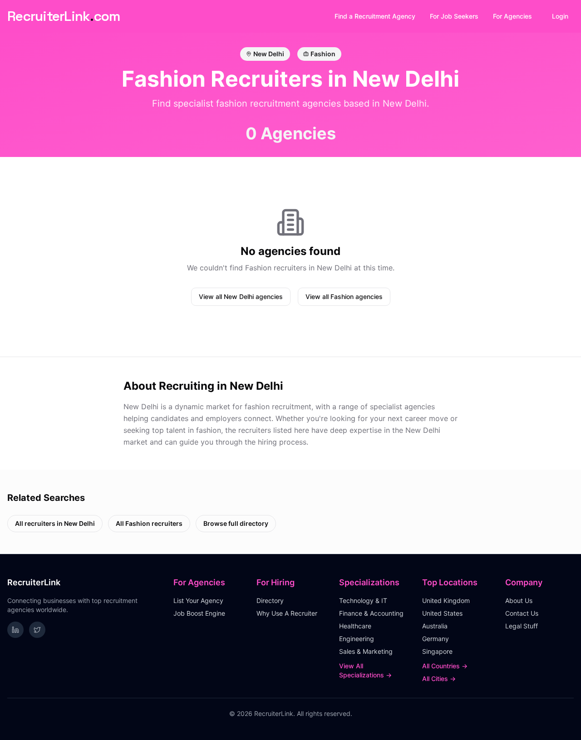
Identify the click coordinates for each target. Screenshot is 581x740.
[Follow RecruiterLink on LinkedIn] (15, 630)
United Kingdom (446, 600)
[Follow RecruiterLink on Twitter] (37, 630)
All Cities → (439, 678)
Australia (435, 626)
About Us (518, 600)
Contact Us (521, 613)
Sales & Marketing (366, 651)
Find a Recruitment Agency (375, 16)
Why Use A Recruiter (286, 613)
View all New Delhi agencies (241, 296)
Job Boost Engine (199, 613)
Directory (270, 600)
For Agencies (512, 16)
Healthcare (355, 626)
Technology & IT (363, 600)
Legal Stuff (521, 626)
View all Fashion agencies (344, 296)
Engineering (356, 638)
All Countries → (445, 666)
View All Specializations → (365, 670)
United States (442, 613)
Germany (435, 638)
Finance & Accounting (371, 613)
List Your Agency (198, 600)
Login (560, 16)
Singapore (437, 651)
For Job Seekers (454, 16)
